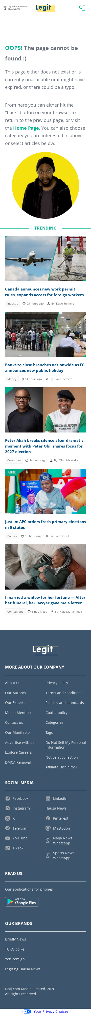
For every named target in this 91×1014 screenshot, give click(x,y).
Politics (12, 536)
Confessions (15, 611)
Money (11, 379)
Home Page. (26, 128)
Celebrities (14, 460)
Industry (12, 303)
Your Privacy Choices (51, 1011)
